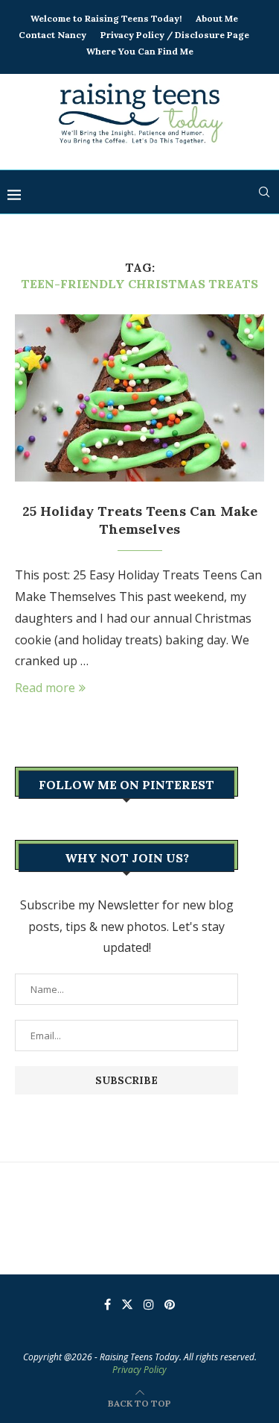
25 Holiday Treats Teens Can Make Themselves (139, 520)
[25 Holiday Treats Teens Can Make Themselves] (139, 397)
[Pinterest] (169, 1304)
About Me (217, 18)
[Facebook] (107, 1304)
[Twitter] (127, 1304)
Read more (45, 687)
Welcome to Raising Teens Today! (106, 18)
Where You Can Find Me (139, 51)
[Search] (264, 192)
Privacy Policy (139, 1369)
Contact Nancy (52, 34)
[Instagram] (149, 1304)
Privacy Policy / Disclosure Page (174, 34)
